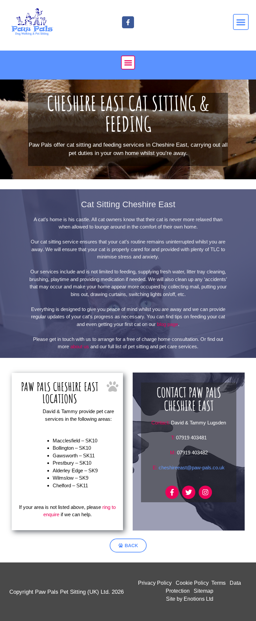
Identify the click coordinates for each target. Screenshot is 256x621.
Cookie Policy (192, 583)
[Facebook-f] (172, 492)
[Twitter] (188, 492)
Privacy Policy (155, 583)
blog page (167, 324)
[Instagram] (205, 492)
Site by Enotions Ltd (189, 599)
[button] (241, 22)
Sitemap (203, 591)
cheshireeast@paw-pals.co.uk (192, 467)
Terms (218, 583)
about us (79, 346)
